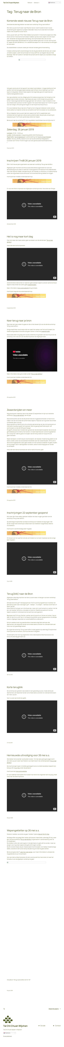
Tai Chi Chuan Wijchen (44, 137)
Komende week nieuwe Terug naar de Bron (29, 20)
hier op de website (23, 288)
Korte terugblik (15, 687)
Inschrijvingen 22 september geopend (27, 512)
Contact (58, 1026)
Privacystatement (7, 1036)
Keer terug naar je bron (19, 320)
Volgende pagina (55, 1009)
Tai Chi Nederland (19, 137)
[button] (61, 2)
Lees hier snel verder (26, 852)
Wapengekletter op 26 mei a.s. (23, 830)
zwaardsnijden (32, 285)
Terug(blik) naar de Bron (20, 593)
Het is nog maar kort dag (20, 236)
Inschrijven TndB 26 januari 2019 (24, 160)
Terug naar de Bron (36, 374)
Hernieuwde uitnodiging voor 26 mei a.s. (28, 755)
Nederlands (7, 1033)
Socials (42, 1026)
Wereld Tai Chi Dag (43, 834)
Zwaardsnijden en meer (19, 409)
